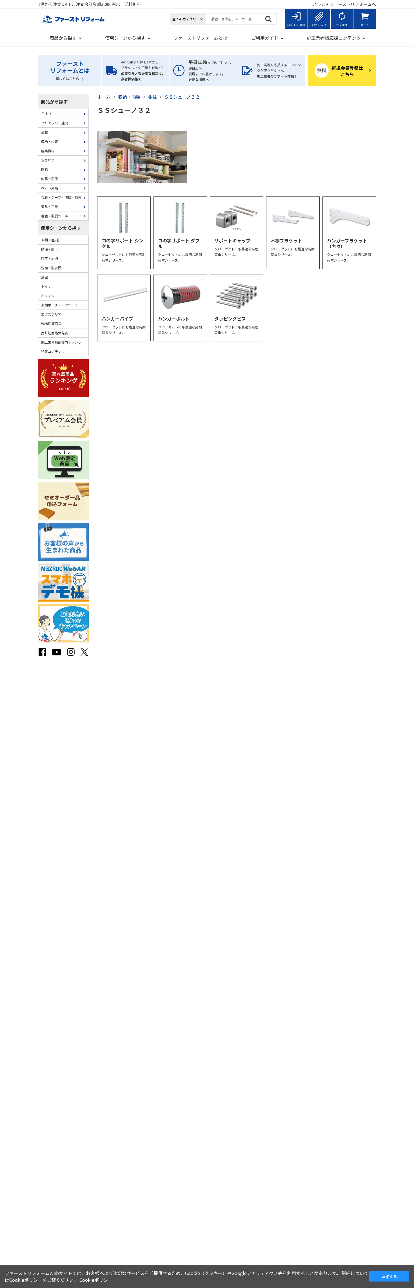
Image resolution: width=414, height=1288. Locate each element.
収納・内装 (49, 141)
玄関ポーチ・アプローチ (59, 304)
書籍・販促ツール (54, 215)
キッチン (48, 295)
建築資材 (48, 150)
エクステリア (51, 314)
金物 (44, 132)
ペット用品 (49, 187)
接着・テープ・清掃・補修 (61, 197)
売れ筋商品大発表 (54, 332)
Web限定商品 (51, 323)
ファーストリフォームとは (201, 37)
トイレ (46, 286)
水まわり (48, 160)
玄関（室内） (51, 239)
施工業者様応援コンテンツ (61, 342)
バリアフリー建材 (54, 122)
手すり (46, 113)
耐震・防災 (49, 178)
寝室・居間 (49, 258)
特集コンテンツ (53, 351)
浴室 (44, 277)
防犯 (44, 169)
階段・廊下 (49, 249)
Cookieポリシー (95, 1279)
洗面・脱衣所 (51, 267)
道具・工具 (49, 206)
